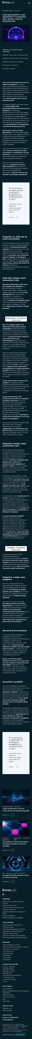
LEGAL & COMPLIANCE (10, 1017)
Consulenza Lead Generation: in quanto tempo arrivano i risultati (15, 844)
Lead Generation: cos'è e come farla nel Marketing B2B (15, 810)
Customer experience (9, 909)
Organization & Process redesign (12, 931)
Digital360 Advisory (8, 969)
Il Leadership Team (8, 977)
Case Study (6, 1001)
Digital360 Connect (8, 971)
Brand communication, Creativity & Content (13, 902)
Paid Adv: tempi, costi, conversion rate (15, 55)
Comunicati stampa (8, 997)
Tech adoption (6, 957)
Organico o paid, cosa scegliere (12, 62)
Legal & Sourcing (7, 953)
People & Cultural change (10, 933)
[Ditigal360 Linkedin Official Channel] (3, 894)
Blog (3, 999)
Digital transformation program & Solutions (15, 947)
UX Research (6, 959)
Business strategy (8, 927)
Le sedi (4, 981)
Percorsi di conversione (10, 65)
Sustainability (6, 955)
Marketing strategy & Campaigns (12, 918)
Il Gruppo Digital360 (8, 967)
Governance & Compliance (10, 949)
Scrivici (11, 216)
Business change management (12, 925)
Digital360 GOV (7, 973)
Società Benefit (7, 989)
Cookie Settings (20, 1034)
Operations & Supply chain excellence (14, 935)
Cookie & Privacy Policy (8, 1034)
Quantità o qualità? (8, 68)
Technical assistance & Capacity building (14, 937)
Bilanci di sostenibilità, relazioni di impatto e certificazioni (15, 992)
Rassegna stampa (8, 995)
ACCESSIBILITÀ (7, 1020)
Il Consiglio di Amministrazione (11, 975)
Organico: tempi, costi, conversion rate (15, 58)
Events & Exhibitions (8, 915)
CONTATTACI (7, 1015)
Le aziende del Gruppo (9, 979)
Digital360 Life (6, 1008)
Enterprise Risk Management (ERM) (13, 929)
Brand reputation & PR (9, 905)
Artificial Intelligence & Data (11, 945)
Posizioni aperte (7, 1010)
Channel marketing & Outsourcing (13, 907)
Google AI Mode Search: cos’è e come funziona (15, 876)
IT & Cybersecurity (8, 951)
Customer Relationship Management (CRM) (14, 912)
